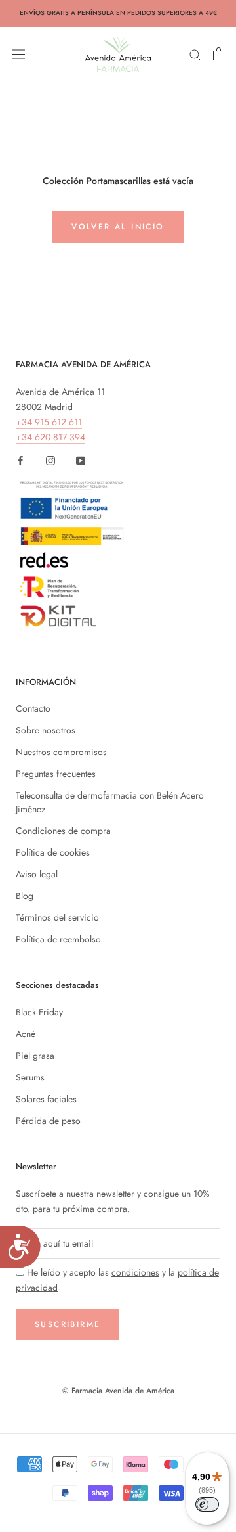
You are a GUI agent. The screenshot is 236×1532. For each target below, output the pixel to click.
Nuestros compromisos (61, 751)
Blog (24, 895)
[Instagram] (50, 459)
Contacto (33, 708)
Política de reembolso (58, 939)
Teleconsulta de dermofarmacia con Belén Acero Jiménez (110, 802)
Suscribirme (67, 1324)
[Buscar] (195, 53)
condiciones (135, 1272)
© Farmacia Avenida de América (118, 1391)
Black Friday (39, 1012)
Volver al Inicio (117, 227)
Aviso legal (37, 874)
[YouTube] (80, 459)
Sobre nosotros (45, 730)
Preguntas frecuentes (56, 773)
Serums (30, 1077)
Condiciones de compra (63, 830)
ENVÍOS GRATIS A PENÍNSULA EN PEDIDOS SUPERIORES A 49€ (118, 13)
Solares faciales (46, 1098)
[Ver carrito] (218, 53)
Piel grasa (35, 1055)
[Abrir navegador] (18, 54)
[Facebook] (20, 459)
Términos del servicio (57, 917)
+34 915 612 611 (49, 422)
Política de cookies (53, 852)
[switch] (207, 1504)
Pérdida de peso (48, 1120)
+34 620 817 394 (50, 437)
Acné (25, 1033)
